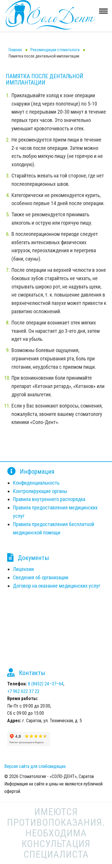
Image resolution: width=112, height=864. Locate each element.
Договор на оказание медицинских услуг (56, 586)
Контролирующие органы (40, 491)
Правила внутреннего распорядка (49, 499)
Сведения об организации (40, 577)
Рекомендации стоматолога (55, 49)
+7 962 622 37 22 (23, 691)
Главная (15, 49)
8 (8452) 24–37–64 (45, 684)
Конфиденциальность (36, 483)
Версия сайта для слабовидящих (35, 766)
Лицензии (23, 569)
